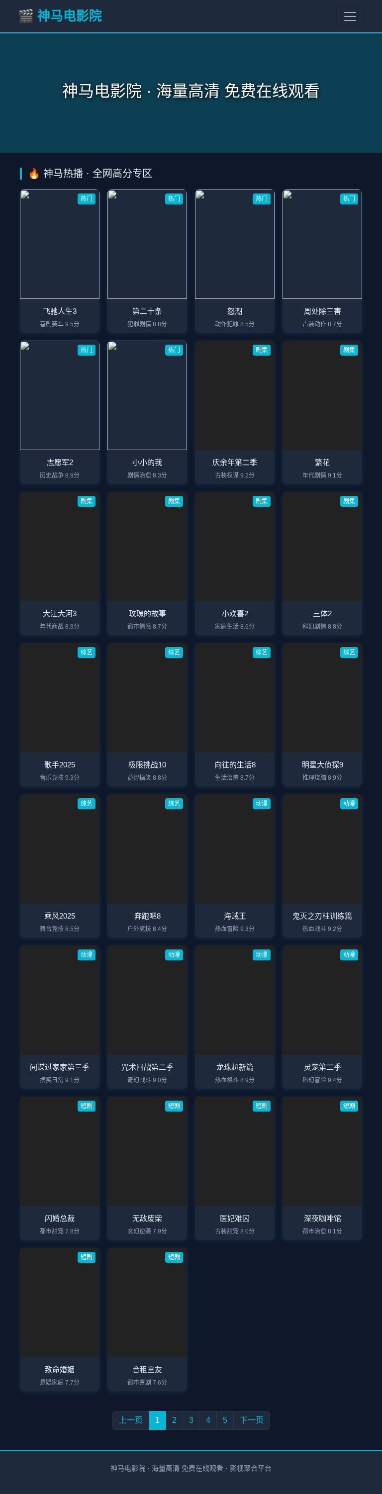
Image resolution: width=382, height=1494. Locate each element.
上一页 (131, 1420)
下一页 (252, 1420)
